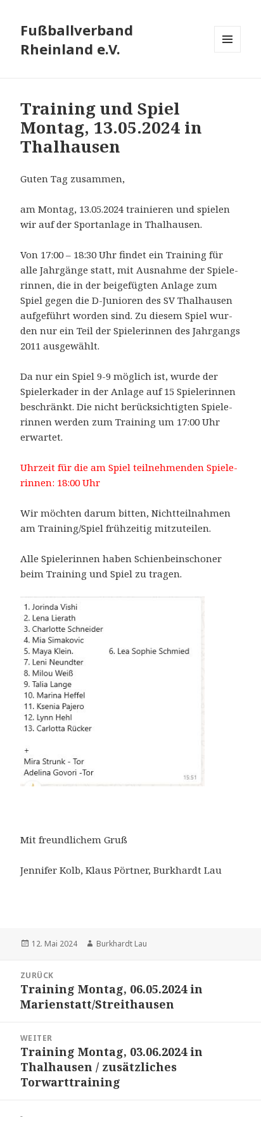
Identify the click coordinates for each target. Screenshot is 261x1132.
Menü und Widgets (228, 52)
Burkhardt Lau (121, 943)
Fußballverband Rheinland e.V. (76, 39)
